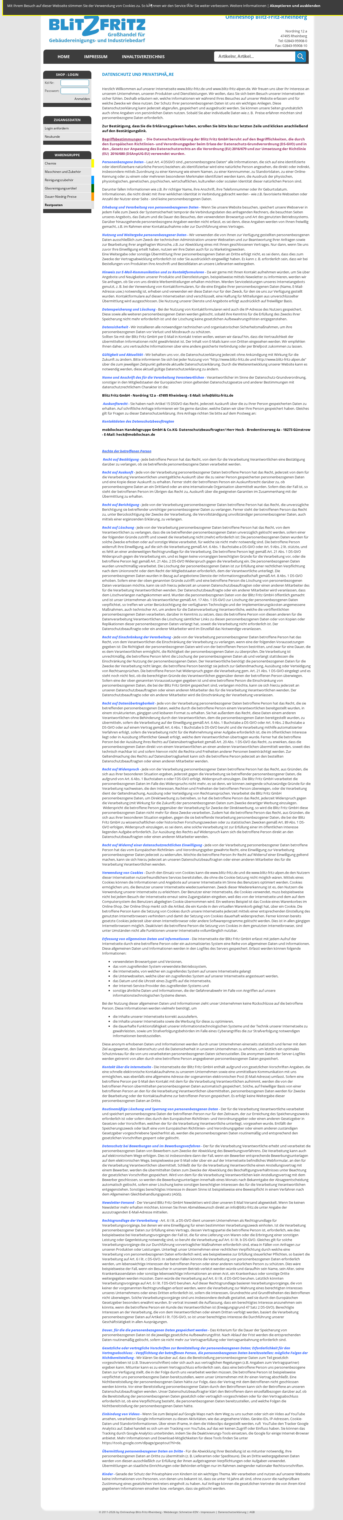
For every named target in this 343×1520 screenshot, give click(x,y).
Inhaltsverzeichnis (143, 56)
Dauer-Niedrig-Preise (60, 197)
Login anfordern (56, 128)
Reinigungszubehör (58, 180)
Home (64, 56)
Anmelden (82, 99)
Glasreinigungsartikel (60, 188)
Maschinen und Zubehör (62, 172)
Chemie (49, 163)
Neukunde (51, 137)
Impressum (95, 56)
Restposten (53, 205)
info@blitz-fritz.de (217, 395)
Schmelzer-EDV (188, 1512)
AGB (252, 1512)
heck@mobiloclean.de (135, 434)
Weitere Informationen (248, 5)
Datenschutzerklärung (232, 1512)
